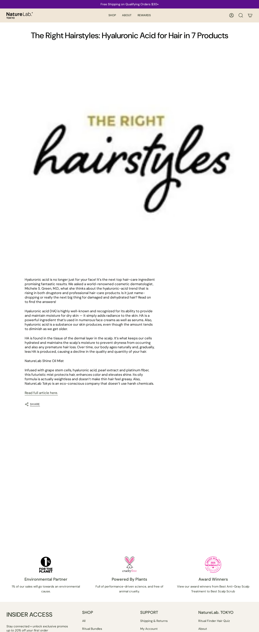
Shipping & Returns (154, 621)
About (202, 629)
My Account (149, 629)
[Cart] (250, 15)
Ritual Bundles (92, 629)
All (83, 621)
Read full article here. (41, 393)
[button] (112, 15)
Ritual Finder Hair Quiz (214, 621)
